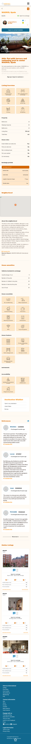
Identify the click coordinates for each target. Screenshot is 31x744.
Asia (4, 701)
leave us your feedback (9, 720)
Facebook (7, 724)
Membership (6, 694)
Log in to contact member (15, 30)
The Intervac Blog (7, 715)
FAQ (4, 696)
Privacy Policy (6, 731)
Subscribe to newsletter (9, 716)
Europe (4, 704)
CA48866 (21, 427)
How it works (6, 691)
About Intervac (6, 693)
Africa (4, 703)
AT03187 (18, 454)
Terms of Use (6, 729)
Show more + (15, 536)
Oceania (5, 706)
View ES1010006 (25, 589)
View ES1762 (25, 632)
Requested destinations (6, 589)
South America (6, 710)
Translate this (6, 251)
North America (6, 708)
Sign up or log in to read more (15, 77)
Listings (4, 687)
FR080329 (21, 512)
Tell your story (6, 718)
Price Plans (5, 689)
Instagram (14, 724)
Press (4, 722)
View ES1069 (25, 675)
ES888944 (18, 488)
